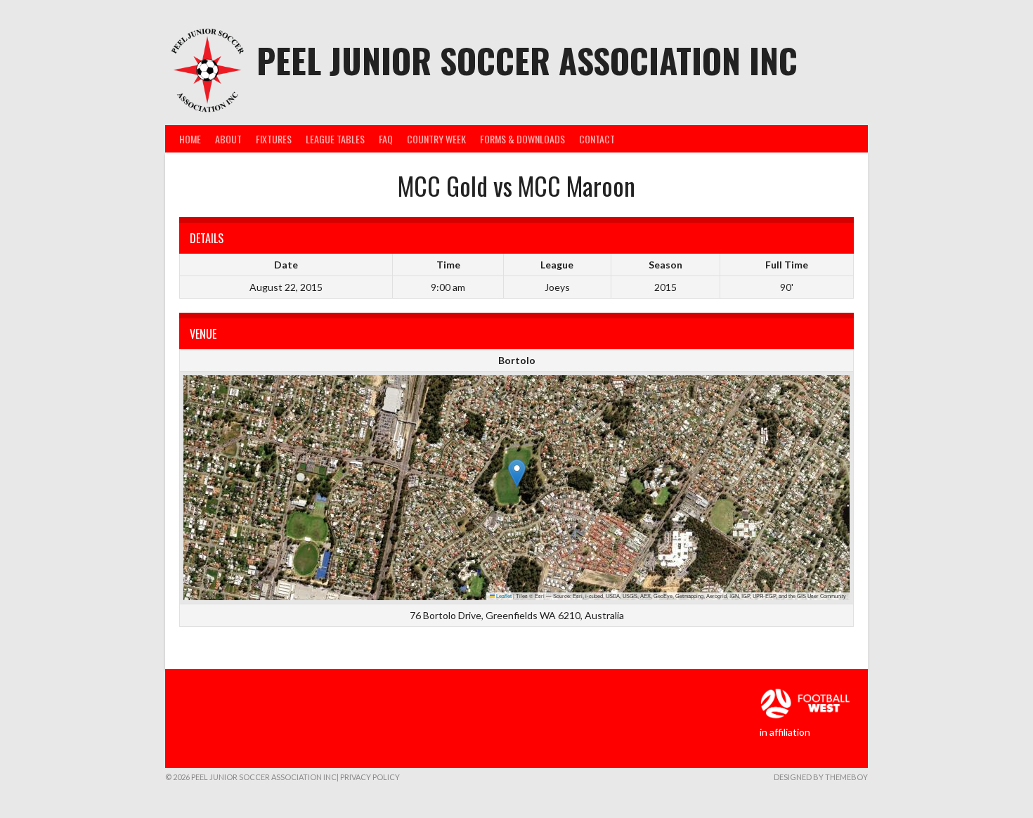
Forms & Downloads (522, 138)
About (228, 138)
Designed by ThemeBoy (821, 776)
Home (190, 138)
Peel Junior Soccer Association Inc (527, 60)
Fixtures (274, 138)
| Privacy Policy (368, 776)
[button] (517, 473)
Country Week (436, 138)
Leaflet (503, 595)
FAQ (386, 138)
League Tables (335, 138)
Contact (597, 138)
